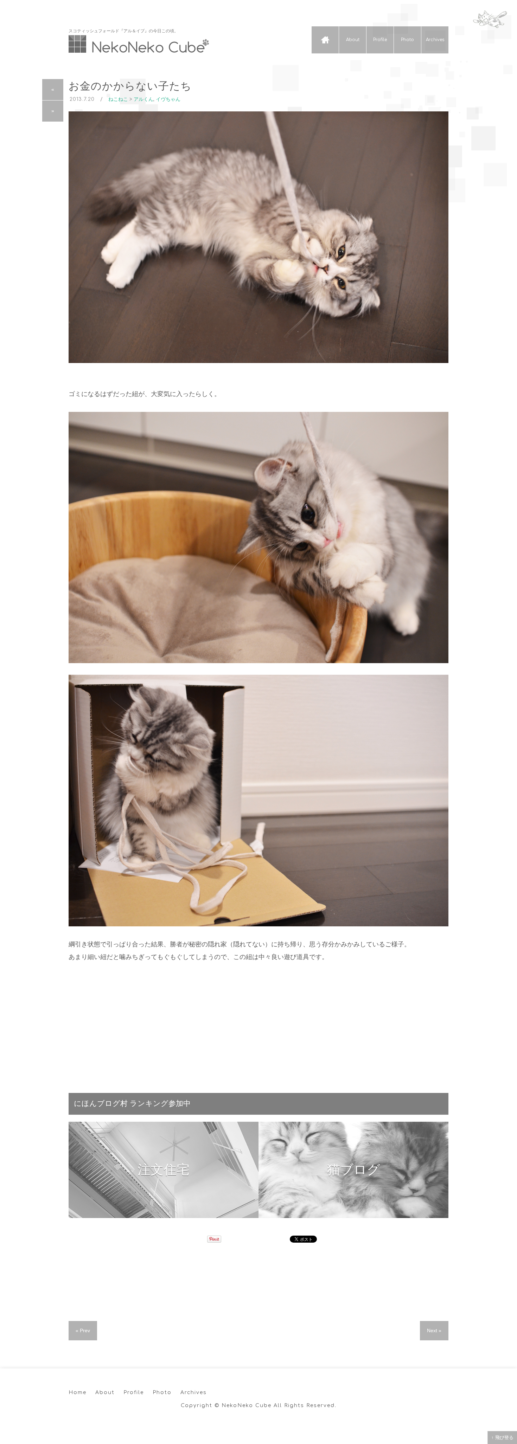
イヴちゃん (168, 99)
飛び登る (504, 1437)
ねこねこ (118, 99)
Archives (435, 39)
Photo (407, 39)
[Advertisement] (258, 1024)
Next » (434, 1330)
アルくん (143, 99)
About (352, 39)
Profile (380, 39)
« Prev (83, 1330)
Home (325, 39)
